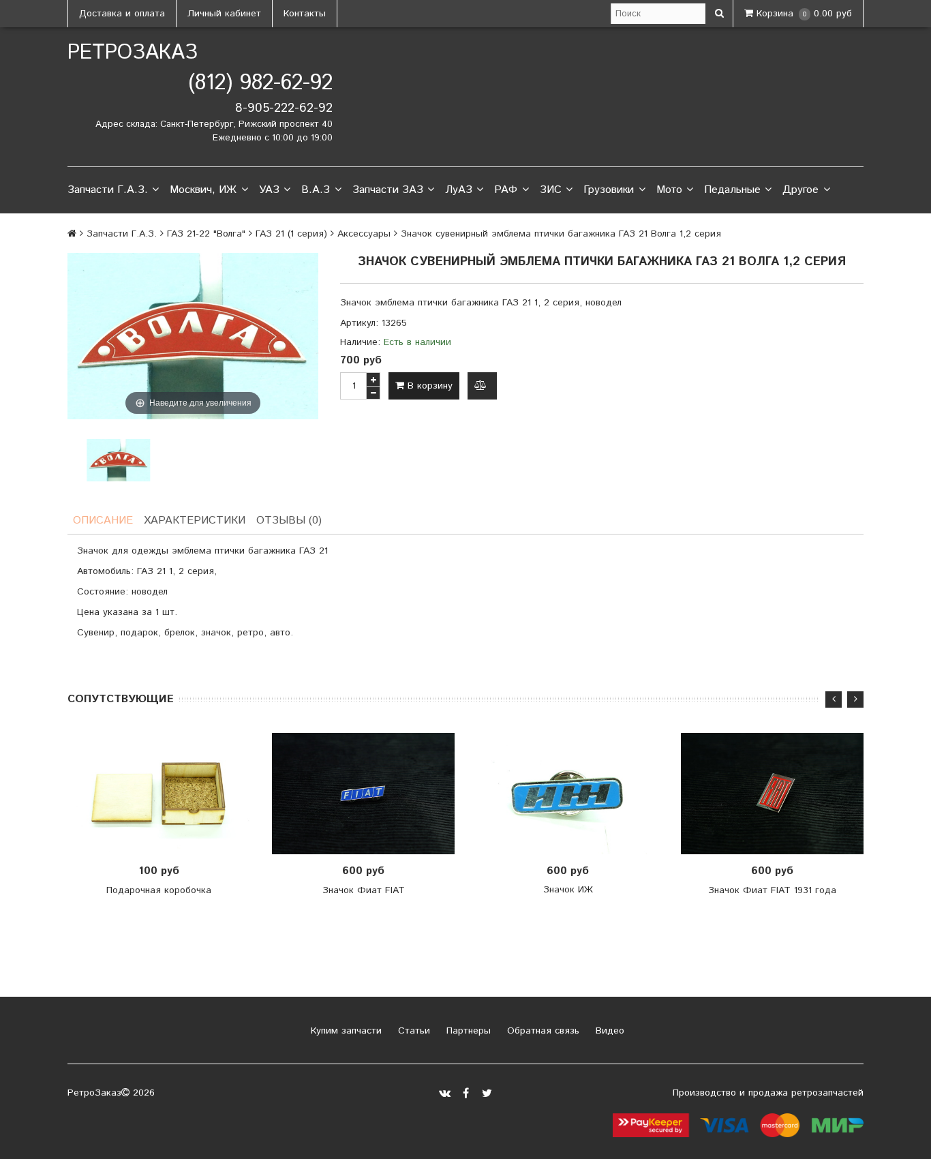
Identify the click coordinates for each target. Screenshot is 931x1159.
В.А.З (315, 190)
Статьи (412, 1031)
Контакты (305, 13)
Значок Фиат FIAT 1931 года (772, 890)
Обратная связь (541, 1031)
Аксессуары (364, 234)
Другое (800, 190)
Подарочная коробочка (158, 890)
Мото (669, 190)
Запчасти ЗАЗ (387, 190)
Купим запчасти (344, 1031)
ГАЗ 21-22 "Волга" (206, 234)
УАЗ (269, 190)
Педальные (732, 190)
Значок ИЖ (568, 890)
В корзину (428, 386)
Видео (608, 1031)
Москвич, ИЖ (203, 190)
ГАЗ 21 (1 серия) (291, 234)
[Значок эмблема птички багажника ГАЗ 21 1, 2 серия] (118, 460)
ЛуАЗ (458, 190)
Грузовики (608, 190)
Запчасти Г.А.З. (107, 190)
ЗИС (551, 190)
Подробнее (572, 793)
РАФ (505, 190)
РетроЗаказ (132, 52)
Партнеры (467, 1031)
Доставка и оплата (122, 13)
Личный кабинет (224, 13)
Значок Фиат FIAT (363, 890)
